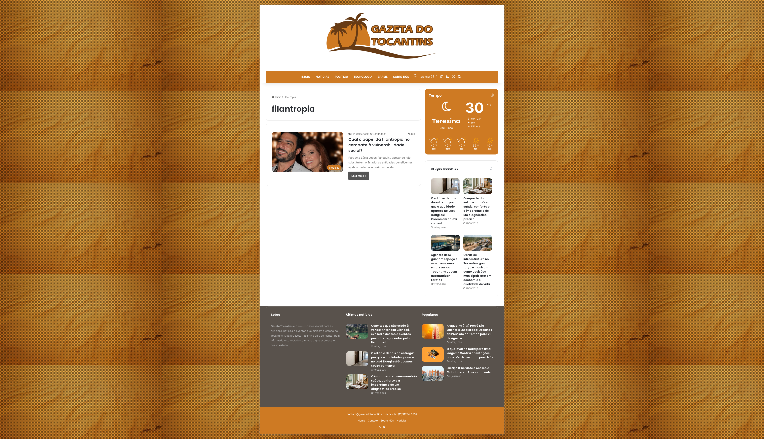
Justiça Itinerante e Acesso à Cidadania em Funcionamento (469, 370)
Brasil (383, 76)
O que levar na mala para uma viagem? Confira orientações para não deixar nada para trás (470, 353)
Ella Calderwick (360, 133)
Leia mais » (358, 175)
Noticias (322, 76)
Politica (341, 76)
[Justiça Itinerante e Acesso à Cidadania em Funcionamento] (433, 373)
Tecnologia (363, 76)
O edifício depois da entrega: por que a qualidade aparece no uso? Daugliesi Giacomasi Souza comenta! (444, 210)
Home (361, 420)
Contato (373, 420)
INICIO (305, 76)
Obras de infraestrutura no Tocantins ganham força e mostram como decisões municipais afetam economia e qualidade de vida (477, 269)
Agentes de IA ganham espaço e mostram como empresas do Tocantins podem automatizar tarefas (444, 267)
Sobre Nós (401, 76)
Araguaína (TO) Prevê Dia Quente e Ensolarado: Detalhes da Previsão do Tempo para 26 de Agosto (469, 332)
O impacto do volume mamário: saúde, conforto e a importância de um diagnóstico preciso (476, 208)
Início (277, 97)
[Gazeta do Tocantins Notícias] (382, 36)
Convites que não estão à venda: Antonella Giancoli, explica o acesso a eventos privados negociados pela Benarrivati (391, 334)
